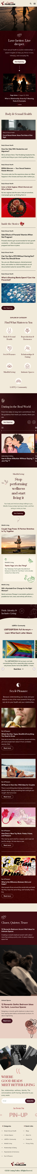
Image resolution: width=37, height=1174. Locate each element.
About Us (28, 1135)
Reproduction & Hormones (11, 1152)
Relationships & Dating (7, 456)
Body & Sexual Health (9, 132)
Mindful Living (9, 372)
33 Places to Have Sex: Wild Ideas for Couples (18, 785)
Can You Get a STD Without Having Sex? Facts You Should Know (17, 257)
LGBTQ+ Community (18, 387)
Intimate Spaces (27, 372)
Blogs (27, 1131)
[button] (29, 422)
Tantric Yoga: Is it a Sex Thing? (16, 566)
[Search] (31, 4)
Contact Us (29, 1139)
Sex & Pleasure (9, 354)
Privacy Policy (30, 1143)
